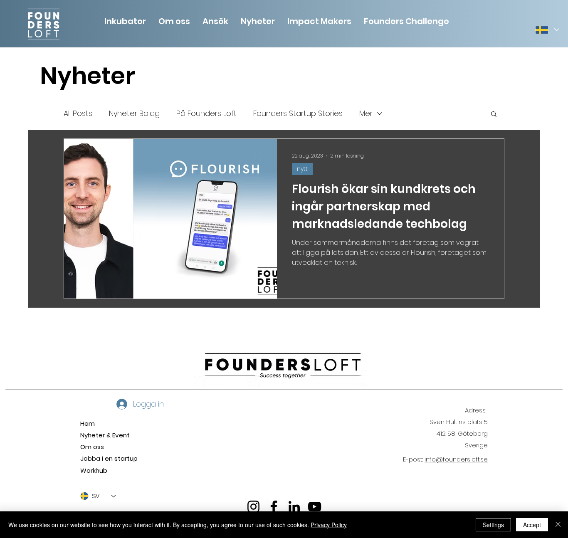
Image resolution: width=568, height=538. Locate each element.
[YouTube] (314, 507)
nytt (302, 169)
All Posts (78, 113)
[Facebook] (274, 507)
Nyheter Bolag (134, 113)
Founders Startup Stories (298, 113)
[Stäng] (558, 524)
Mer (366, 113)
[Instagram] (253, 507)
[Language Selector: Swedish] (546, 29)
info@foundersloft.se (456, 459)
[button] (174, 20)
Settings (493, 525)
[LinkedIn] (294, 507)
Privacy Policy (329, 525)
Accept (532, 525)
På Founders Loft (206, 113)
